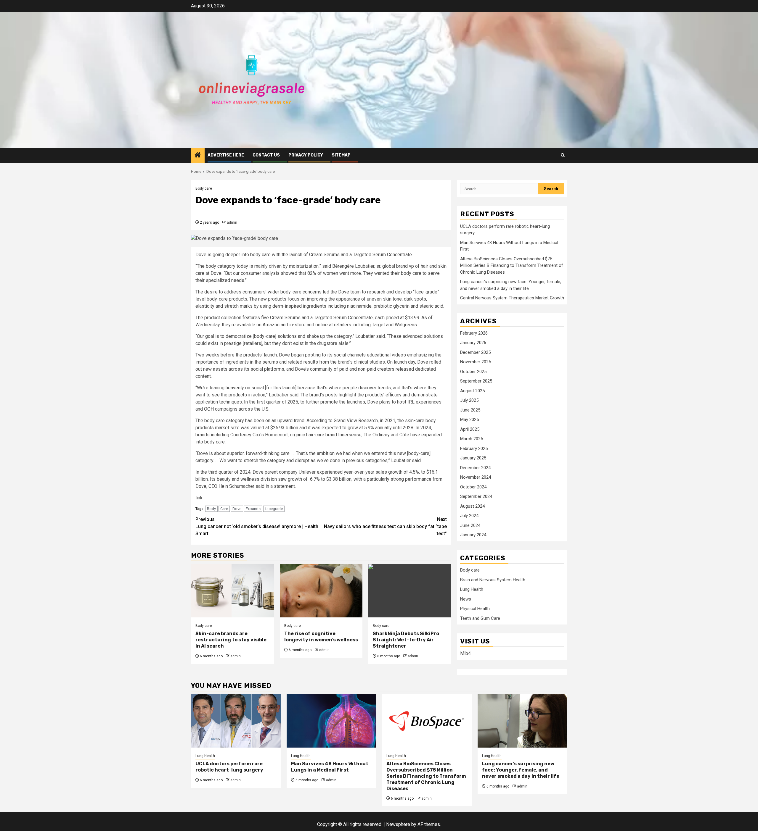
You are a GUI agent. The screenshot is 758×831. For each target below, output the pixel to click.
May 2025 (469, 419)
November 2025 (475, 361)
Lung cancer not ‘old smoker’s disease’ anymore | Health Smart (256, 526)
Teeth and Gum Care (480, 618)
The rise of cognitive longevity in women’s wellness (321, 637)
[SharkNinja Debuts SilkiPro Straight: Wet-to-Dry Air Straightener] (409, 590)
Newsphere (398, 824)
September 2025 (476, 381)
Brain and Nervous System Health (492, 579)
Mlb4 (465, 653)
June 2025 (470, 410)
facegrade (274, 508)
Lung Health (471, 589)
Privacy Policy (305, 155)
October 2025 (473, 371)
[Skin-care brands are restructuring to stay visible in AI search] (232, 590)
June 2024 (470, 525)
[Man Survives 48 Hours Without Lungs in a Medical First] (331, 721)
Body (211, 508)
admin (232, 222)
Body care (203, 188)
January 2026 (473, 342)
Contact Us (266, 155)
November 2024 (475, 477)
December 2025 (475, 352)
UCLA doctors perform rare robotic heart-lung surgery (229, 767)
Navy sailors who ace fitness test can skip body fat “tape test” (385, 526)
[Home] (198, 155)
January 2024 (473, 535)
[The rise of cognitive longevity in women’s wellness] (321, 590)
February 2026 (474, 333)
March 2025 (471, 438)
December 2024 (475, 467)
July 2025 (469, 400)
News (465, 599)
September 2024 (476, 496)
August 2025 (472, 390)
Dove (236, 508)
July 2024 (469, 515)
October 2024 (473, 487)
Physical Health (475, 608)
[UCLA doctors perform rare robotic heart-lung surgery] (236, 721)
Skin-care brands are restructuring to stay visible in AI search (230, 640)
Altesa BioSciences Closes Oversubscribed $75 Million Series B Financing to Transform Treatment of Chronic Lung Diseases (511, 265)
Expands (253, 508)
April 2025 (469, 429)
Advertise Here (226, 155)
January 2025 (473, 458)
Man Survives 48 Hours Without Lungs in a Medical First (329, 767)
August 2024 (472, 506)
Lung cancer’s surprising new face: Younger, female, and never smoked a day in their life (520, 770)
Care (224, 508)
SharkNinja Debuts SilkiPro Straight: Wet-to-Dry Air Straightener (406, 640)
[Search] (562, 155)
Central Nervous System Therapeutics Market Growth (512, 298)
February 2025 (474, 448)
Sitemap (341, 155)
